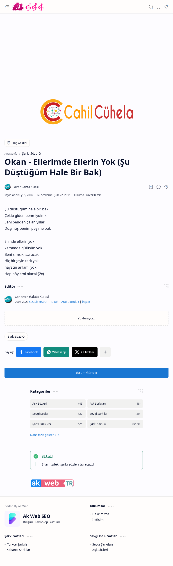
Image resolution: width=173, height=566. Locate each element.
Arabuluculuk (70, 302)
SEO (31, 302)
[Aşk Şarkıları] (115, 403)
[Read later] (151, 186)
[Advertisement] (86, 49)
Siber (37, 302)
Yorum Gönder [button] (87, 372)
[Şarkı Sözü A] (115, 424)
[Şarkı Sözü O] (16, 336)
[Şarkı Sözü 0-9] (58, 424)
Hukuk (54, 302)
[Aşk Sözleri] (58, 403)
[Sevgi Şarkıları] (115, 414)
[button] (6, 6)
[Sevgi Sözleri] (58, 414)
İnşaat (86, 302)
